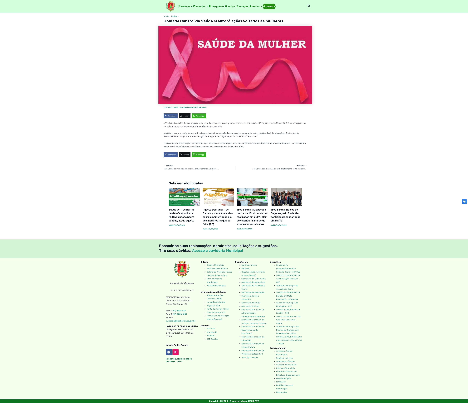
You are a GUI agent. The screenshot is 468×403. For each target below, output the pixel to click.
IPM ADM (211, 328)
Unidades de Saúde (216, 302)
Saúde (176, 107)
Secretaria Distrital (250, 306)
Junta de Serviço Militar (218, 309)
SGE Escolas (212, 339)
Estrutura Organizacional (288, 375)
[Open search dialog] (309, 6)
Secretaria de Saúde (251, 302)
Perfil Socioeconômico (217, 268)
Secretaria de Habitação (252, 292)
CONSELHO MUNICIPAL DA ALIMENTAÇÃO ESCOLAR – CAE (288, 278)
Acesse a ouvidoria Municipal (217, 250)
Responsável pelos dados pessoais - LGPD (179, 360)
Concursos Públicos (285, 361)
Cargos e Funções (284, 358)
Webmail (211, 335)
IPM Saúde (212, 332)
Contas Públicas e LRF (286, 364)
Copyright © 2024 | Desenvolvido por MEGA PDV (234, 401)
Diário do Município (285, 368)
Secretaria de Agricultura (253, 282)
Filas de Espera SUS (216, 312)
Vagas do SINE (213, 305)
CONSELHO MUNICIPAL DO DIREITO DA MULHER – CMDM (288, 319)
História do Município (217, 275)
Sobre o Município (215, 265)
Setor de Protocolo (249, 357)
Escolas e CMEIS (214, 298)
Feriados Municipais (216, 285)
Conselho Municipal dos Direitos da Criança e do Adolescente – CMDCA (287, 330)
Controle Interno (249, 265)
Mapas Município (215, 295)
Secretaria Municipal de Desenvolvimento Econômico (252, 330)
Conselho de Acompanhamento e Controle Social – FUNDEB (288, 268)
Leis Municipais (283, 378)
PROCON (245, 268)
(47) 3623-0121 (179, 310)
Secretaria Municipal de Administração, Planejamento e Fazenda (253, 312)
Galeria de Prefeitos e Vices (219, 272)
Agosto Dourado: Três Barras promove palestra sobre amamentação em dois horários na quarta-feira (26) (218, 217)
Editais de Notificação (286, 371)
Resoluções (281, 392)
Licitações (281, 381)
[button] (185, 6)
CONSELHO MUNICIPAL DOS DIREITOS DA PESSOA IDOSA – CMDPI (289, 340)
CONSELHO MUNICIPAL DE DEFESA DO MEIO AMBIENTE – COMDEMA (288, 295)
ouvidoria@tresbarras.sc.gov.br (180, 321)
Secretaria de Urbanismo (253, 278)
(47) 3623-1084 (180, 314)
